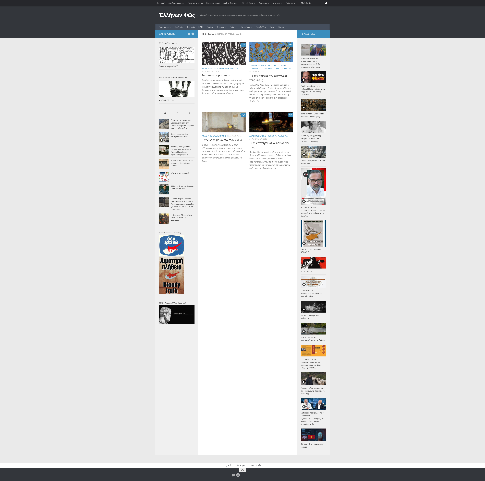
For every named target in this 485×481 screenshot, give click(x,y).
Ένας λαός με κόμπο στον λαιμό (222, 140)
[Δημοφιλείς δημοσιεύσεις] (165, 113)
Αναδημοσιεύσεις (176, 3)
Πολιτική (233, 27)
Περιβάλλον (261, 27)
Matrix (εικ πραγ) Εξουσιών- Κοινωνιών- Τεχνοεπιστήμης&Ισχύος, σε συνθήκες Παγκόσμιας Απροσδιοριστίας (312, 418)
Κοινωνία (191, 27)
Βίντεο (281, 27)
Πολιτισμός (291, 3)
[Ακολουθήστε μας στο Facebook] (193, 33)
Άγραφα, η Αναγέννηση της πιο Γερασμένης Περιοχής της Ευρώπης (313, 391)
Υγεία (272, 27)
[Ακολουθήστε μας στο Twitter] (188, 33)
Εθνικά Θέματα (248, 3)
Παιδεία (210, 27)
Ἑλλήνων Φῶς (177, 15)
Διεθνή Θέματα (230, 3)
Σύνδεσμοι (240, 465)
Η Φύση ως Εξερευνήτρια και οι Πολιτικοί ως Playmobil (181, 217)
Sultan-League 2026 (168, 66)
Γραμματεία (164, 27)
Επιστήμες (245, 27)
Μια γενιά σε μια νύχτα (216, 75)
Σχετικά (227, 465)
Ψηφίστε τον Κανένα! (180, 173)
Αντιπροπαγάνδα (195, 3)
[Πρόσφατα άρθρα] (189, 113)
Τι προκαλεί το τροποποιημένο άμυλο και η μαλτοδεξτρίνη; (312, 293)
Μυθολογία (306, 3)
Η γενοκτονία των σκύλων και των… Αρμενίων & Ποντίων (182, 163)
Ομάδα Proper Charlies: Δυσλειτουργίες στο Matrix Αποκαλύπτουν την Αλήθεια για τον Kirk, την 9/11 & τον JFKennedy (182, 204)
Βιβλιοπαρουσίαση (276, 66)
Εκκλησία (179, 27)
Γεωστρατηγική (213, 3)
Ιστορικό (276, 3)
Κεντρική (161, 3)
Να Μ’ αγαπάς (307, 271)
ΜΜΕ (200, 27)
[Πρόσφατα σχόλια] (177, 113)
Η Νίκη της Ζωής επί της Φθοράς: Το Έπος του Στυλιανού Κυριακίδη (311, 138)
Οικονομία (221, 27)
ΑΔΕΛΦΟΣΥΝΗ (166, 100)
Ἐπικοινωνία (255, 465)
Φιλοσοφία (282, 136)
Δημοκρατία (264, 3)
